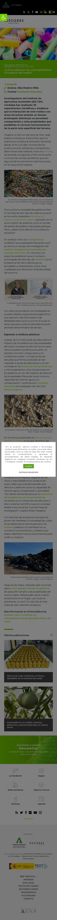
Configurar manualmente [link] (28, 472)
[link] (3, 17)
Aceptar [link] (28, 466)
